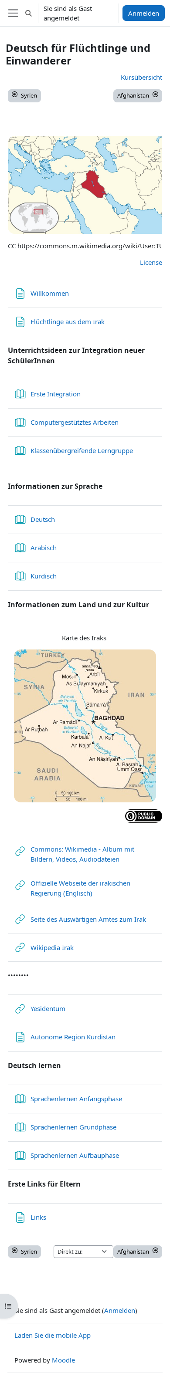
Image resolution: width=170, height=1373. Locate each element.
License (151, 262)
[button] (28, 13)
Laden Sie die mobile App (52, 1335)
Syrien (29, 95)
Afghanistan (133, 95)
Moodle (63, 1360)
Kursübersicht (141, 77)
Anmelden (143, 13)
